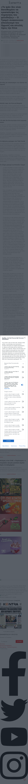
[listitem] (14, 364)
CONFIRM (8, 440)
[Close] (25, 338)
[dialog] (14, 392)
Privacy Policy (22, 445)
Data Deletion (6, 445)
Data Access (14, 445)
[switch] (22, 367)
